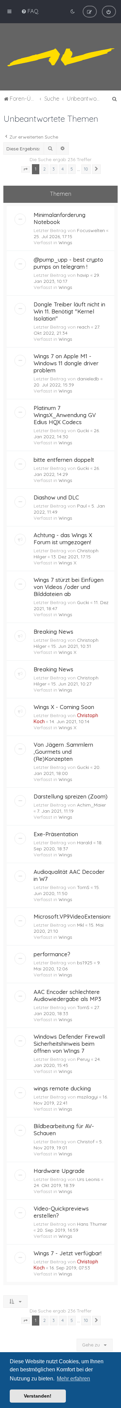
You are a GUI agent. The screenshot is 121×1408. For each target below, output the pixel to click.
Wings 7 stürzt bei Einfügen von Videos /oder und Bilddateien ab (69, 586)
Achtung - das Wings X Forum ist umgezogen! (63, 538)
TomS (83, 887)
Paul (82, 506)
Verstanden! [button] (37, 1396)
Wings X (67, 563)
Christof (85, 1142)
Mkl (80, 925)
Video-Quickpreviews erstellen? (61, 1212)
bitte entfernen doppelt (64, 459)
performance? (52, 954)
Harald (84, 843)
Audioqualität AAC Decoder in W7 (69, 875)
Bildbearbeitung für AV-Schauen (64, 1129)
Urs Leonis (88, 1179)
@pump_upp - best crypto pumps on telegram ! (68, 263)
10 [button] (86, 169)
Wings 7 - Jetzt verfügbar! (68, 1253)
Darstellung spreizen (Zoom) (71, 796)
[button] (25, 169)
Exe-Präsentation (56, 834)
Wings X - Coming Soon (64, 706)
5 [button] (72, 169)
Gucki (83, 431)
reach (83, 327)
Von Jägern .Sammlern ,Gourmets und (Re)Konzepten (63, 751)
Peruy (83, 1059)
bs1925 (84, 963)
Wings (65, 242)
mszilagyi (87, 1097)
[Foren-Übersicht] (60, 57)
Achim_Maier (91, 805)
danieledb (88, 379)
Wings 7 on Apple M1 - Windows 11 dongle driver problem (66, 363)
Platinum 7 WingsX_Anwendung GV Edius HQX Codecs (65, 414)
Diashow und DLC (56, 497)
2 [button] (44, 169)
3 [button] (53, 169)
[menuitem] (29, 11)
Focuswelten (91, 230)
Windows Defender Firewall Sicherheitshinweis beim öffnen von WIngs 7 (69, 1043)
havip (83, 275)
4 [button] (63, 169)
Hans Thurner (92, 1224)
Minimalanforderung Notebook (59, 218)
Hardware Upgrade (59, 1170)
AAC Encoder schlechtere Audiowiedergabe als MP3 (67, 995)
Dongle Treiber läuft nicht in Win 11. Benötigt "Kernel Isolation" (69, 311)
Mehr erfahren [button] (73, 1378)
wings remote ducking (62, 1088)
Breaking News (53, 631)
